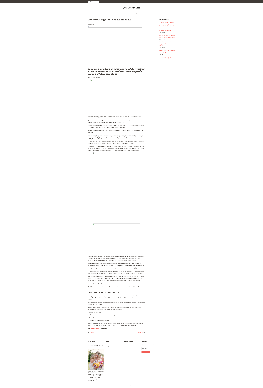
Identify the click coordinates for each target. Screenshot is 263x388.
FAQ (142, 14)
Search (107, 344)
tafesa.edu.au (95, 328)
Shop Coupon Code (135, 385)
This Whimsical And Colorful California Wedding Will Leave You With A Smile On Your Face (167, 24)
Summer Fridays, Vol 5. (165, 30)
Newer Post (141, 332)
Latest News (91, 341)
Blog (136, 14)
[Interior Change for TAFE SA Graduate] (115, 27)
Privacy (107, 346)
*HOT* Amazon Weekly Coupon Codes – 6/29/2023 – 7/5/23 (166, 43)
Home (121, 14)
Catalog (129, 14)
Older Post (91, 332)
